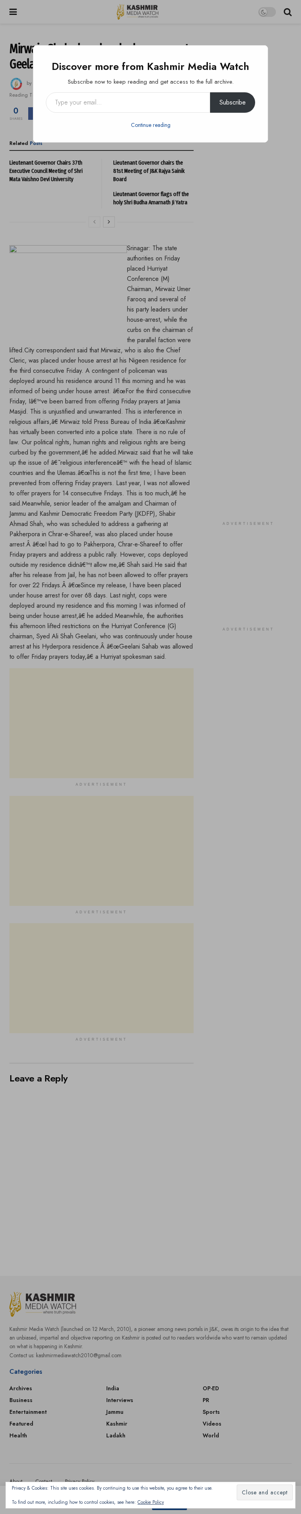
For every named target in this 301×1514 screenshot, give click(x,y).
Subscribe (232, 102)
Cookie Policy (151, 1502)
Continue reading (150, 125)
